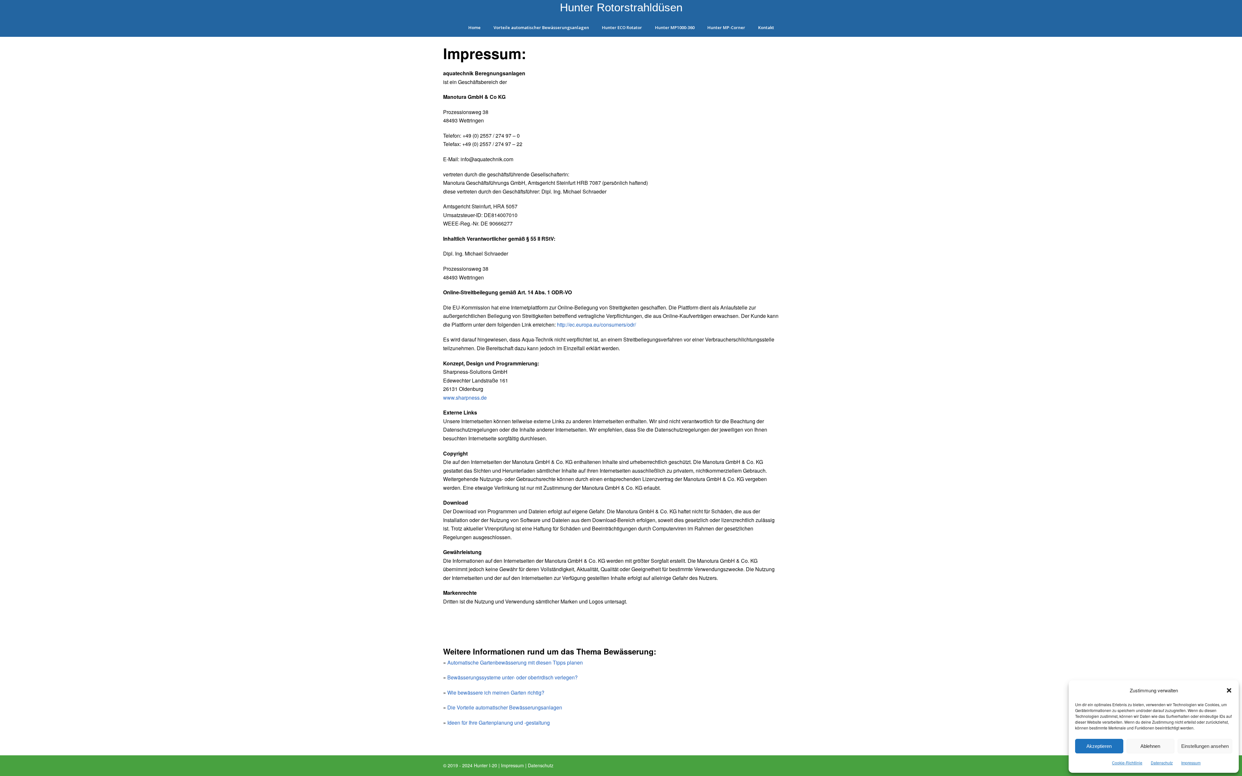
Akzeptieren (1099, 746)
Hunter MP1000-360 (674, 27)
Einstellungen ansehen (1205, 746)
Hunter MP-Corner (726, 27)
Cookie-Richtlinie (1127, 762)
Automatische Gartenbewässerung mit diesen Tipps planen (515, 662)
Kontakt (766, 27)
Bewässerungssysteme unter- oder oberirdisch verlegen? (512, 677)
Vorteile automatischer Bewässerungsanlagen (541, 27)
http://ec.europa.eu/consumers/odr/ (596, 324)
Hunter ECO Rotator (622, 27)
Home (474, 27)
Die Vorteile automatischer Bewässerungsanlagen (504, 707)
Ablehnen (1150, 746)
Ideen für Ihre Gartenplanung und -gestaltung (498, 722)
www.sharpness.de (465, 397)
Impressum (1191, 762)
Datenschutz (1162, 762)
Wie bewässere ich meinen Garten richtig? (495, 692)
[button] (1229, 690)
